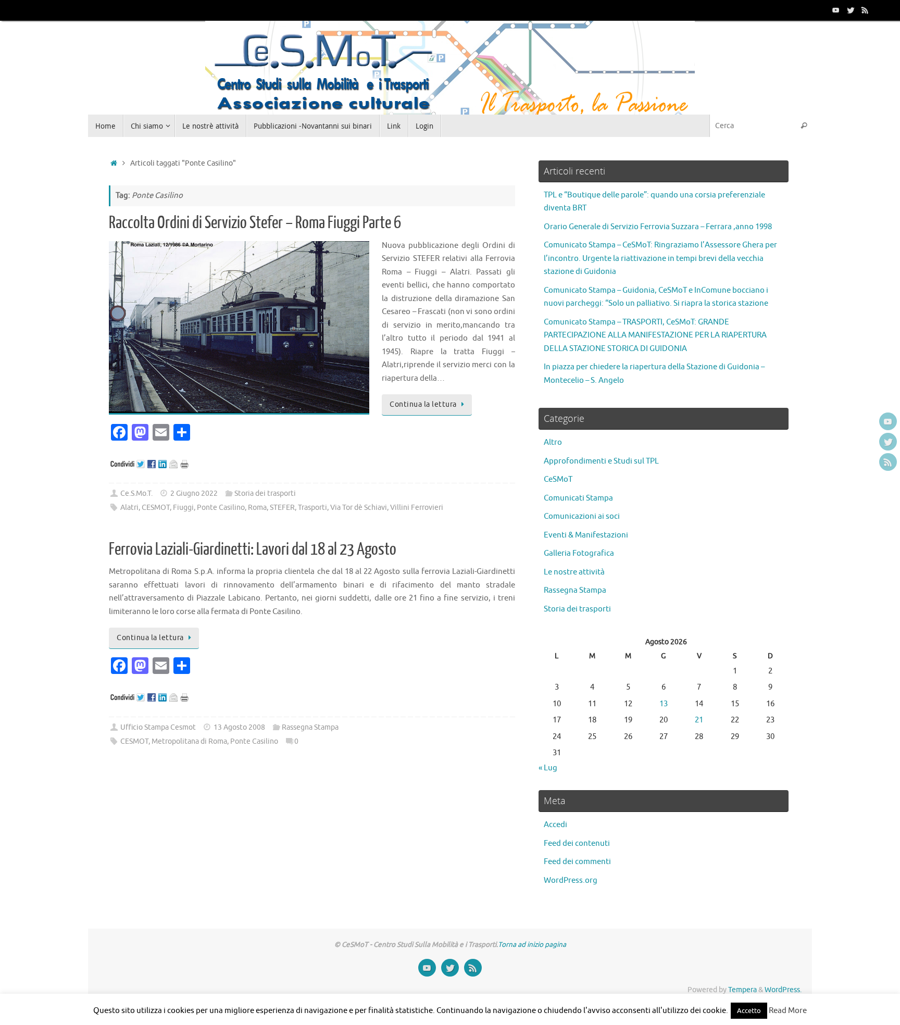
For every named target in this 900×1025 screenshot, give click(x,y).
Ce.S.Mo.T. (136, 493)
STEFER (282, 507)
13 (663, 704)
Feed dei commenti (577, 862)
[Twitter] (850, 10)
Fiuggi (183, 507)
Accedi (555, 825)
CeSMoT (558, 479)
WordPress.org (570, 880)
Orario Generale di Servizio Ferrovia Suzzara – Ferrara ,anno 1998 (658, 227)
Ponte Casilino (221, 507)
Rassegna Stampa (310, 727)
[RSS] (865, 10)
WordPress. (783, 989)
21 (699, 720)
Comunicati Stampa (578, 498)
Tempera (742, 989)
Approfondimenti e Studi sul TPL (601, 461)
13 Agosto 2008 (239, 727)
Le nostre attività (574, 572)
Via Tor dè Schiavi (358, 507)
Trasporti (312, 507)
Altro (553, 442)
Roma (257, 507)
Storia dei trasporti (265, 493)
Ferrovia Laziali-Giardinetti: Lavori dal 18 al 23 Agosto (252, 549)
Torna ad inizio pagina (532, 944)
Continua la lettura (423, 404)
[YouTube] (836, 10)
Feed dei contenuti (577, 843)
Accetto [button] (749, 1010)
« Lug (548, 768)
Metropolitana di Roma (189, 741)
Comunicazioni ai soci (582, 516)
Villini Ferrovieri (416, 507)
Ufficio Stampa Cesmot (158, 727)
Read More (788, 1011)
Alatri (129, 507)
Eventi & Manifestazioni (586, 535)
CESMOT (156, 507)
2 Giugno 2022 (194, 493)
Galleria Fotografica (579, 553)
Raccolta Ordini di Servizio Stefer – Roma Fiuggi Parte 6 (255, 223)
